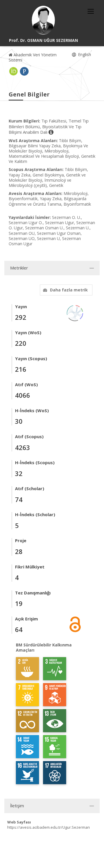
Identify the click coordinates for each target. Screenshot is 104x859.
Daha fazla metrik (69, 290)
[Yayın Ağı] (75, 312)
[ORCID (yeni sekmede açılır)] (13, 71)
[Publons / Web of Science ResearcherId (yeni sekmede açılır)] (24, 71)
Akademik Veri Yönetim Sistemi (33, 57)
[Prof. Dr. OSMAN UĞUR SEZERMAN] (43, 20)
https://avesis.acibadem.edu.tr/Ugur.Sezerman (48, 827)
